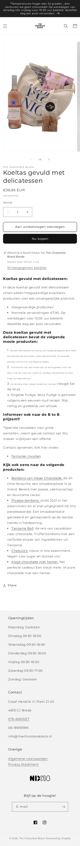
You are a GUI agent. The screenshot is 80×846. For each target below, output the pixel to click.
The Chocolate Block (32, 838)
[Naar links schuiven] (30, 159)
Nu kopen (40, 239)
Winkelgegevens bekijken (27, 268)
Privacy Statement (23, 764)
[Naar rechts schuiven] (49, 159)
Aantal (7, 202)
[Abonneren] (63, 807)
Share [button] (12, 585)
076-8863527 (19, 719)
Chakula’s (19, 551)
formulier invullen (26, 456)
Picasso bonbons (25, 500)
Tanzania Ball (22, 528)
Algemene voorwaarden (28, 759)
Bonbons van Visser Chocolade (36, 478)
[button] (5, 26)
